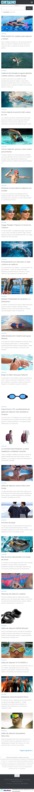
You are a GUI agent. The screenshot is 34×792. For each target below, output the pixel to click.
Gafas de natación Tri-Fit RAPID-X (14, 663)
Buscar (17, 5)
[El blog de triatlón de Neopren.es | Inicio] (11, 2)
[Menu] (32, 2)
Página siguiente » (26, 750)
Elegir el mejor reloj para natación (14, 375)
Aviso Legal (26, 757)
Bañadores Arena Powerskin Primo (14, 697)
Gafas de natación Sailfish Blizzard (14, 628)
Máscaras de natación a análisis (13, 594)
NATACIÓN (3, 33)
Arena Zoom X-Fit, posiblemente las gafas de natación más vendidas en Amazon (15, 411)
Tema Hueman (24, 783)
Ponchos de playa (8, 523)
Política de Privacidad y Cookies (14, 757)
